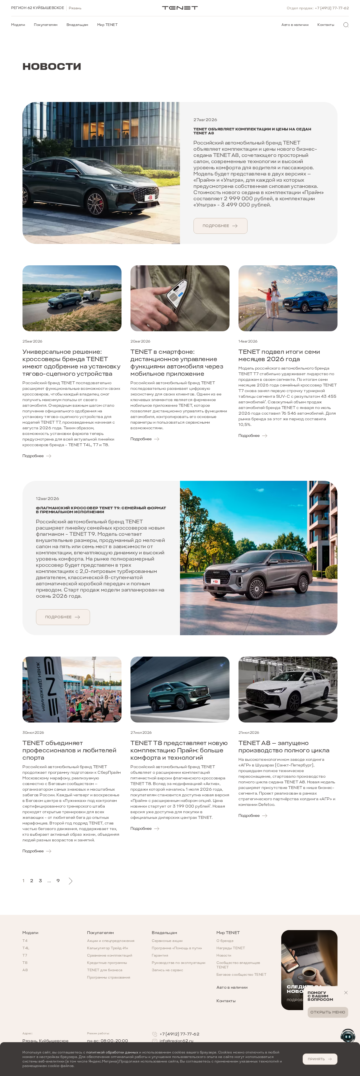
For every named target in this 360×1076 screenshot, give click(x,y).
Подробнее (216, 225)
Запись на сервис (167, 970)
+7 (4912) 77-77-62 (332, 8)
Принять (316, 1059)
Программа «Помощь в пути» (177, 948)
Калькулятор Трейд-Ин (107, 948)
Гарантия (160, 955)
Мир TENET (107, 25)
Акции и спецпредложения (111, 941)
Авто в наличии (295, 25)
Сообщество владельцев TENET (238, 965)
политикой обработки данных (112, 1052)
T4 (24, 941)
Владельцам (77, 25)
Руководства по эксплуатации (179, 963)
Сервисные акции (167, 941)
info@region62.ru (176, 1041)
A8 (25, 970)
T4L (26, 948)
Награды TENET (231, 948)
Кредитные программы (107, 963)
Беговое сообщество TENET (241, 974)
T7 (24, 955)
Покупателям (46, 25)
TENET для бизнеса (105, 970)
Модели (18, 25)
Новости (224, 955)
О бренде (225, 941)
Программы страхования (108, 977)
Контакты (326, 25)
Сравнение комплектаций (109, 955)
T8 (24, 963)
